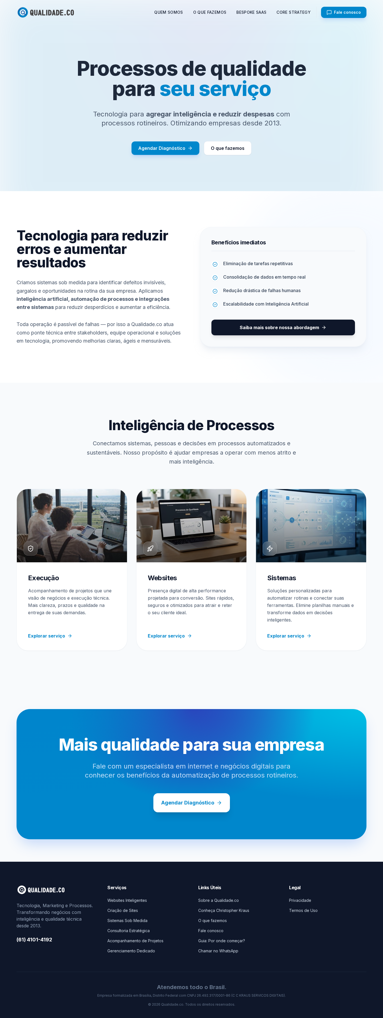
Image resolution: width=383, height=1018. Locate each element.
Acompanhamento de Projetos (135, 940)
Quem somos (168, 12)
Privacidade (300, 900)
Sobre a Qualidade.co (218, 900)
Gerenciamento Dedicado (131, 950)
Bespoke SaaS (251, 12)
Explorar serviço (46, 636)
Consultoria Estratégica (128, 930)
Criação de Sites (122, 910)
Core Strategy (293, 12)
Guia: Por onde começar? (221, 940)
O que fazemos (210, 12)
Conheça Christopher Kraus (223, 910)
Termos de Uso (303, 910)
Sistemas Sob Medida (127, 920)
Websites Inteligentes (127, 900)
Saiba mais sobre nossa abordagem (279, 327)
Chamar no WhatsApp (218, 950)
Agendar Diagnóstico (161, 148)
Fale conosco (210, 930)
